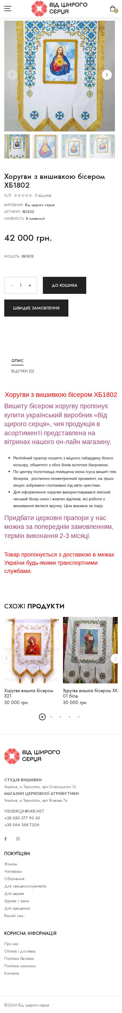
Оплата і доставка (19, 951)
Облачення (14, 879)
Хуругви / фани (16, 901)
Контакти (11, 973)
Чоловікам (13, 871)
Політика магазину (20, 966)
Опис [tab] (17, 360)
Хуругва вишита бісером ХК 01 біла (90, 693)
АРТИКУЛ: (12, 211)
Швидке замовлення (36, 308)
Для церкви (14, 893)
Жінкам (10, 864)
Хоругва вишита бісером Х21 (28, 693)
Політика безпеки (19, 958)
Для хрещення (17, 908)
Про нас (11, 944)
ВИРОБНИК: (14, 205)
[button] (107, 75)
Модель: (12, 256)
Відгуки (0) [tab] (22, 371)
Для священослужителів (25, 886)
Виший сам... (15, 915)
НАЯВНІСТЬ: (14, 218)
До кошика (64, 285)
